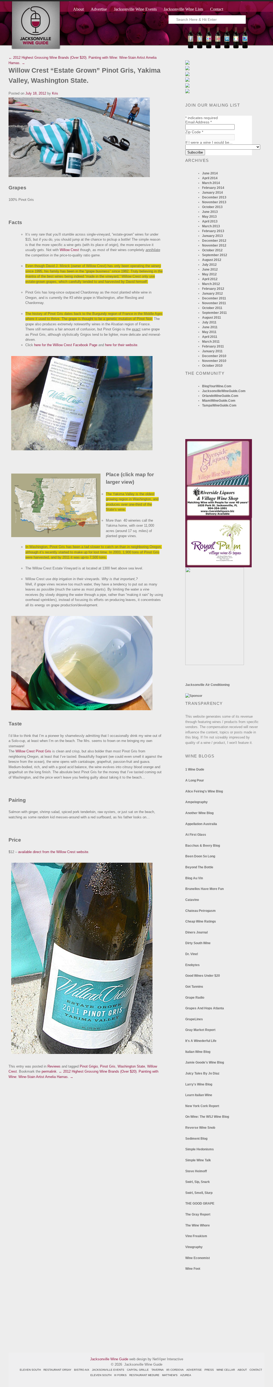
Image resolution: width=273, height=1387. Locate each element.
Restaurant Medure (144, 1375)
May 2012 (209, 274)
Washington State (131, 1066)
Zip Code (194, 132)
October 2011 (212, 308)
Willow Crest (69, 250)
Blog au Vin (194, 878)
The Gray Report (197, 1214)
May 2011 (209, 332)
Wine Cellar (225, 1369)
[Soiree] (214, 664)
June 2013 (210, 212)
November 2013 (214, 202)
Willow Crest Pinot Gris (33, 751)
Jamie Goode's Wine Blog (204, 1062)
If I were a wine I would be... (208, 142)
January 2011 (212, 351)
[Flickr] (208, 47)
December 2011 (214, 298)
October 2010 (212, 366)
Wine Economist (197, 1258)
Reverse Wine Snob (200, 1128)
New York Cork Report (202, 1106)
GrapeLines (194, 1019)
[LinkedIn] (227, 47)
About (78, 9)
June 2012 (210, 269)
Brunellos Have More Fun (204, 889)
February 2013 (213, 231)
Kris (55, 93)
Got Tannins (194, 987)
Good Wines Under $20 (202, 976)
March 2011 (211, 341)
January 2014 (212, 192)
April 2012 (210, 279)
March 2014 (211, 183)
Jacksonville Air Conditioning (207, 685)
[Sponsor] (193, 696)
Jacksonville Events (108, 1369)
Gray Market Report (200, 1030)
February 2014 (213, 188)
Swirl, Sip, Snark (197, 1182)
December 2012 (214, 241)
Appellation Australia (201, 824)
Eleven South (30, 1369)
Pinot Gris (107, 1066)
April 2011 (209, 337)
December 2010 (214, 356)
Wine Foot (192, 1269)
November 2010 (214, 361)
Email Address (198, 122)
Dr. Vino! (191, 954)
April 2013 (210, 221)
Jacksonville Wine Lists (183, 9)
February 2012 (213, 289)
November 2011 (214, 303)
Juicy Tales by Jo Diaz (202, 1073)
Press (209, 1369)
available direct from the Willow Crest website (53, 852)
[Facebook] (190, 47)
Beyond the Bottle (199, 867)
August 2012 (211, 260)
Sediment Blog (196, 1138)
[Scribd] (236, 47)
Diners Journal (196, 932)
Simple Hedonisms (199, 1149)
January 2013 (212, 236)
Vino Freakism (196, 1236)
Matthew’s (170, 1375)
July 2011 (209, 322)
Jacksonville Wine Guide (109, 1359)
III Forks (120, 1375)
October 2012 (212, 250)
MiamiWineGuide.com (218, 401)
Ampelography (196, 802)
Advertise (99, 9)
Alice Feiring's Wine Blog (204, 791)
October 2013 (212, 207)
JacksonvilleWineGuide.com (224, 391)
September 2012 (214, 255)
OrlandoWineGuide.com (220, 396)
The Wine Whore (197, 1225)
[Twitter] (199, 47)
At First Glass (195, 835)
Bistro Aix (81, 1369)
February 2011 (213, 346)
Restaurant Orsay (57, 1369)
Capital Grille (138, 1369)
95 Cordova (175, 1369)
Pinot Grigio (89, 1066)
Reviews (54, 1066)
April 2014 (210, 178)
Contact (216, 9)
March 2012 (211, 284)
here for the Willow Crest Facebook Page (65, 345)
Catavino (192, 900)
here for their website (121, 345)
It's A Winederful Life (200, 1041)
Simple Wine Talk (198, 1160)
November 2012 (214, 245)
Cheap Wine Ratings (200, 921)
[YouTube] (217, 47)
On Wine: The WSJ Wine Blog (207, 1117)
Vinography (194, 1247)
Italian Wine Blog (197, 1052)
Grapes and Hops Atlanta (204, 1008)
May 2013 (209, 216)
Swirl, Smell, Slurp (198, 1193)
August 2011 (211, 317)
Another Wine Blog (199, 813)
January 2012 (212, 293)
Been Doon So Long (200, 856)
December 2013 (214, 197)
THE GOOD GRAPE (199, 1203)
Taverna (157, 1369)
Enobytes (192, 965)
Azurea (185, 1375)
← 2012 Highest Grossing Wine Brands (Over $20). (48, 58)
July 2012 (209, 265)
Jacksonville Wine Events (135, 9)
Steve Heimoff (196, 1171)
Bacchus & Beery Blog (202, 845)
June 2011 (210, 327)
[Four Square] (245, 47)
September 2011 (214, 313)
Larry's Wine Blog (198, 1084)
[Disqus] (86, 1146)
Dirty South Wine (198, 943)
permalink (49, 1071)
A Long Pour (194, 780)
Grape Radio (194, 997)
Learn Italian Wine (198, 1095)
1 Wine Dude (194, 769)
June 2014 (210, 173)
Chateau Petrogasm (200, 911)
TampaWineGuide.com (219, 405)
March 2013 (211, 226)
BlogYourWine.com (216, 386)
